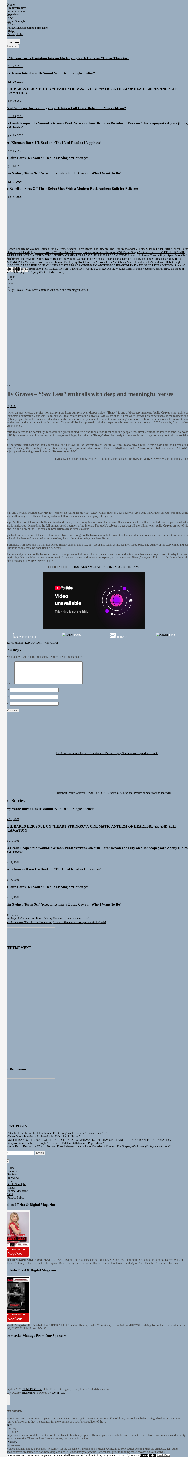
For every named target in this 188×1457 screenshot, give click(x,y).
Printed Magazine (17, 1190)
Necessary (10, 1428)
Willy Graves (50, 642)
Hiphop (19, 642)
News (10, 1181)
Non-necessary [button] (8, 1441)
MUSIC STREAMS (127, 567)
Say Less (36, 642)
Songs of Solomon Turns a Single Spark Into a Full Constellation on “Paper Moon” (63, 108)
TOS (10, 1194)
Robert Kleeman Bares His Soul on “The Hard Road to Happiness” (51, 143)
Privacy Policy (15, 1197)
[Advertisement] (94, 226)
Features (12, 1171)
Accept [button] (144, 1455)
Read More (163, 1455)
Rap (27, 642)
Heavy (9, 642)
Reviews (12, 1174)
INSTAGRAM (83, 567)
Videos (11, 1187)
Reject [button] (152, 1455)
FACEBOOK (103, 567)
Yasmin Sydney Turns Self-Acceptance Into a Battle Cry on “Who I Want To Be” (61, 173)
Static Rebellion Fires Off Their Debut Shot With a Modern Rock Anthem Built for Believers (69, 188)
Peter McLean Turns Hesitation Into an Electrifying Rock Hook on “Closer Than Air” (64, 58)
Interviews (13, 1177)
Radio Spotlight (16, 1184)
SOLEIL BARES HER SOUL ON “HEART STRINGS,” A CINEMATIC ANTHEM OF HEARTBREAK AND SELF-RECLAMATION (89, 1139)
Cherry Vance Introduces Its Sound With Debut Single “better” (47, 73)
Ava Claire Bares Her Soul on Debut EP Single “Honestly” (44, 158)
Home (11, 1167)
